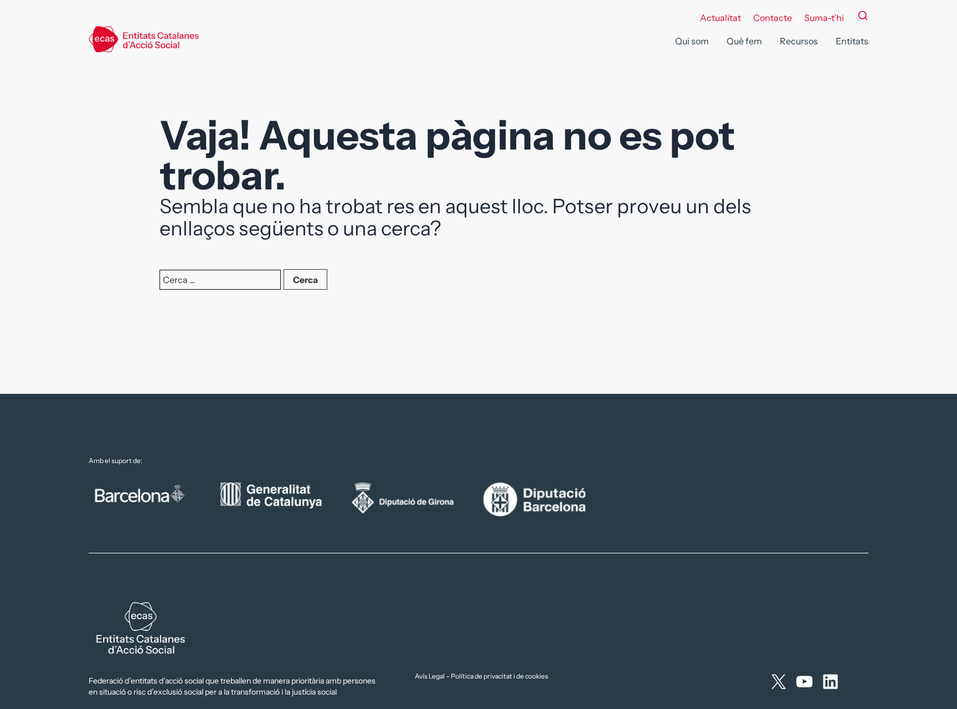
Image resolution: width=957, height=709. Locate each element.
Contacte (772, 17)
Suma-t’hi (824, 17)
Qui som (692, 41)
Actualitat (720, 17)
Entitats (852, 41)
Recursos (799, 41)
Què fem (744, 41)
